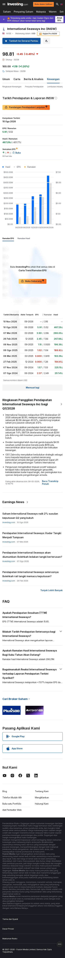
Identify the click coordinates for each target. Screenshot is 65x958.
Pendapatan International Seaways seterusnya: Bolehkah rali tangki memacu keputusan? (30, 574)
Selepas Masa (12, 71)
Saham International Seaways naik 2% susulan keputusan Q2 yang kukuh (30, 515)
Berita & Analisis (33, 79)
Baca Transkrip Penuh (50, 482)
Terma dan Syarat (10, 919)
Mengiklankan (42, 797)
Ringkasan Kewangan (11, 86)
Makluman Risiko (9, 938)
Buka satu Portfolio (11, 803)
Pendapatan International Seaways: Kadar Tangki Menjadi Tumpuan (31, 535)
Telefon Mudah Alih (12, 797)
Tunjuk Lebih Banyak (51, 590)
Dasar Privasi (8, 929)
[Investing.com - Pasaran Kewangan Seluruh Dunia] (18, 4)
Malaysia (41, 11)
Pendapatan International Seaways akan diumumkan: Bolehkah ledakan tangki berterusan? (32, 554)
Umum (6, 79)
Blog (4, 791)
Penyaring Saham (23, 11)
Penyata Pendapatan (34, 86)
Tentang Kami (42, 791)
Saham (7, 11)
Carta (16, 79)
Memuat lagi (32, 387)
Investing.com (8, 522)
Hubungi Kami (42, 803)
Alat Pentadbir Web (12, 810)
